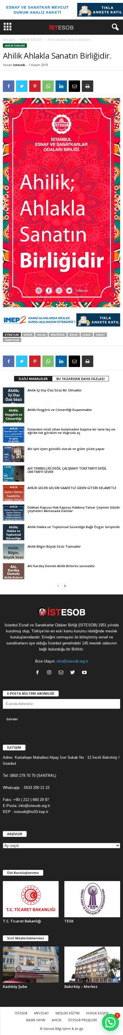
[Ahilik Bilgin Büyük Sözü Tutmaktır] (13, 552)
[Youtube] (85, 673)
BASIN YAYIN (35, 1020)
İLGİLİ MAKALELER (33, 378)
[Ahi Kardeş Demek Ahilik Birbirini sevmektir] (13, 571)
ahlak (41, 335)
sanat (100, 335)
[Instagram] (50, 673)
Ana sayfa (9, 40)
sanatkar (12, 340)
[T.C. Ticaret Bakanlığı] (31, 899)
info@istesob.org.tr (72, 661)
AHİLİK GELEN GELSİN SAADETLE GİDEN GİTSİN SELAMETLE (71, 488)
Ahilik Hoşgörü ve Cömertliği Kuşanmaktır (59, 410)
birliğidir (58, 335)
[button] (114, 27)
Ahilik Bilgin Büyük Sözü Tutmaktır (54, 546)
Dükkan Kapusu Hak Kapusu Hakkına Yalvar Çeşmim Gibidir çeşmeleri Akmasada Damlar (73, 509)
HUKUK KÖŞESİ (97, 1013)
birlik (74, 335)
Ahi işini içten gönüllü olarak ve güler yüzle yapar (66, 449)
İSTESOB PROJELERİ (82, 1020)
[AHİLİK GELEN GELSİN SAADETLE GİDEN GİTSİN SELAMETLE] (13, 493)
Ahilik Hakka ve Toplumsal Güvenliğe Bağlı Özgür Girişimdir (73, 527)
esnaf (87, 335)
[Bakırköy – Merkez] (92, 965)
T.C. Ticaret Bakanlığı (22, 921)
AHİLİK (56, 1020)
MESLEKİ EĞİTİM (67, 1013)
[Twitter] (74, 673)
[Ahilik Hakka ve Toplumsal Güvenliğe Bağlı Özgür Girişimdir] (13, 532)
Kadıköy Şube (15, 986)
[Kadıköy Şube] (31, 965)
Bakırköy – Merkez (81, 986)
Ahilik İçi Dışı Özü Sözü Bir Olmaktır (54, 390)
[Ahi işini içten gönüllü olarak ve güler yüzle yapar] (13, 454)
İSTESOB (21, 1013)
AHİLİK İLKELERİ (31, 40)
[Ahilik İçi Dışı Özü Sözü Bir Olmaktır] (13, 395)
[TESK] (92, 899)
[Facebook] (39, 673)
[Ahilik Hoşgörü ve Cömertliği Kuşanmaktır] (13, 415)
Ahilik (28, 335)
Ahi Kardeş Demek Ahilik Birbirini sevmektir (61, 566)
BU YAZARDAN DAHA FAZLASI (80, 378)
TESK (69, 921)
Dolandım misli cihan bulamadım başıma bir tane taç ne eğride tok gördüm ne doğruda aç (71, 431)
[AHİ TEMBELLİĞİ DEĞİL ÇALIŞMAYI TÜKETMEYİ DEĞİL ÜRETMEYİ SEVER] (13, 474)
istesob (19, 65)
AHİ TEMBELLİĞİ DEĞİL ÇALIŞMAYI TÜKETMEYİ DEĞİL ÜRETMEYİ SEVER (67, 470)
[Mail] (62, 673)
